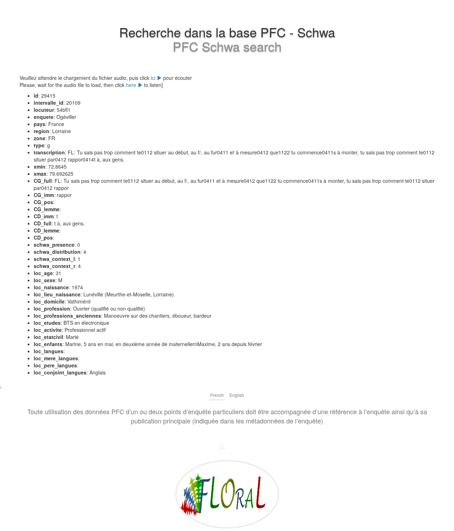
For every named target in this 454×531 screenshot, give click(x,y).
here (132, 84)
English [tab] (236, 395)
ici (154, 77)
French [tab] (217, 395)
